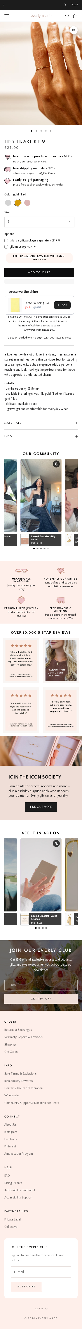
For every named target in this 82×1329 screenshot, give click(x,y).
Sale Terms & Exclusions (20, 1073)
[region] (41, 73)
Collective (10, 1226)
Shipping (10, 1044)
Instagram (10, 1132)
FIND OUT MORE (41, 807)
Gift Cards (11, 1051)
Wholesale (11, 1095)
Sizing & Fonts (13, 1183)
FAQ (7, 1176)
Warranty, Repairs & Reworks (23, 1037)
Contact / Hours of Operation (23, 1088)
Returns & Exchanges (18, 1030)
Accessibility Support (18, 1197)
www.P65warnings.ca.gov (39, 329)
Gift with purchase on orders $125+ (34, 4)
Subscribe (26, 1286)
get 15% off (41, 998)
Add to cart (39, 272)
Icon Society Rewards (18, 1081)
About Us (10, 1125)
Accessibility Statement (19, 1190)
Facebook (10, 1139)
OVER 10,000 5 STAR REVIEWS (41, 633)
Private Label (12, 1219)
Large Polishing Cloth (38, 303)
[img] (61, 660)
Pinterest (10, 1146)
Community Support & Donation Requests (31, 1102)
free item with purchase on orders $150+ (42, 156)
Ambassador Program (18, 1154)
